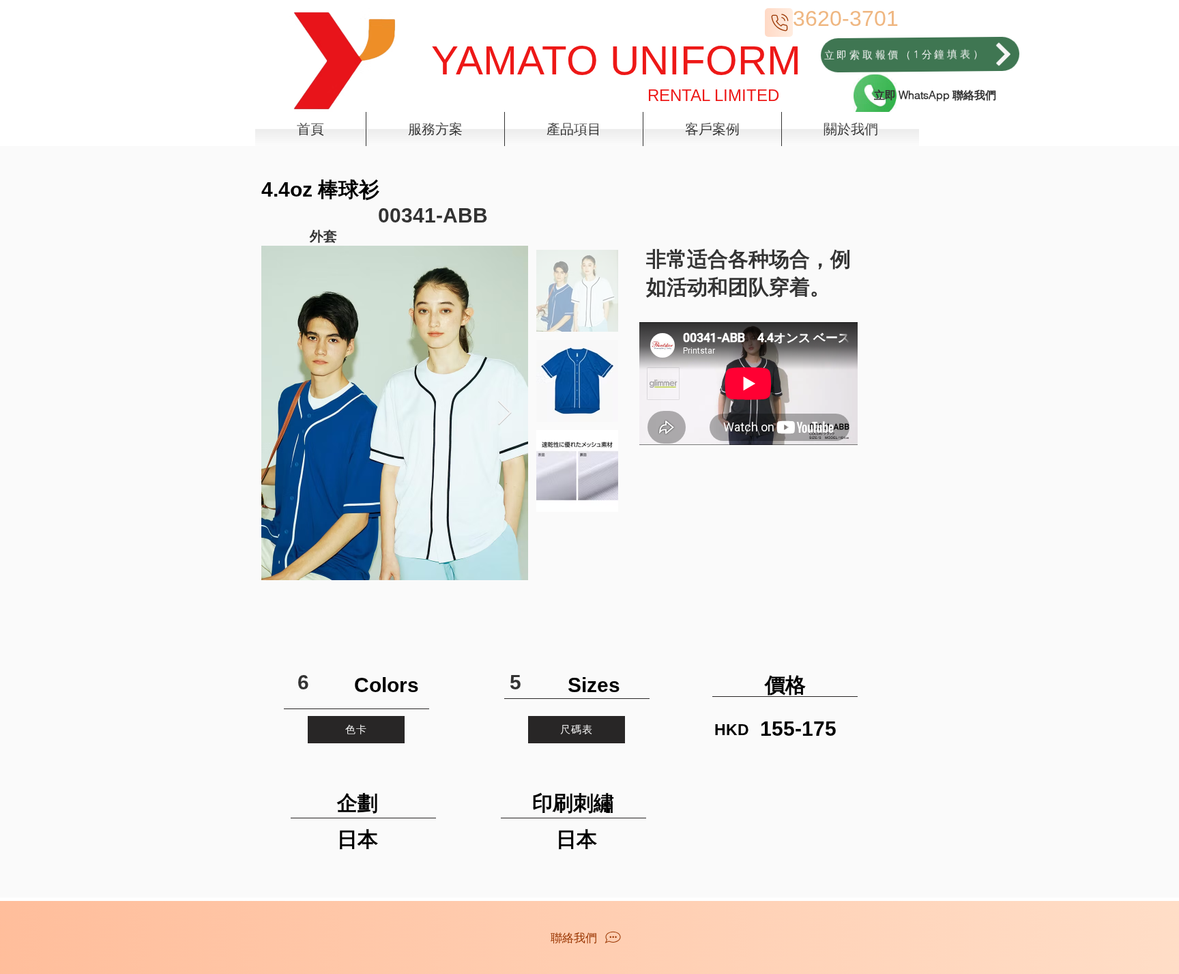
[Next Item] (504, 413)
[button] (435, 129)
